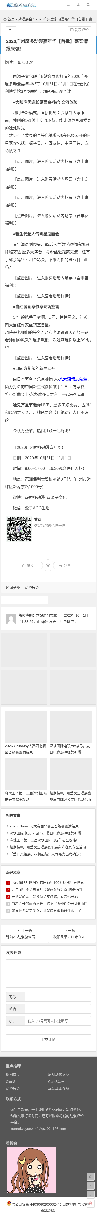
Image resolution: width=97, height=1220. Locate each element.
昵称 (12, 997)
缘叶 (44, 622)
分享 (67, 565)
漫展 (24, 600)
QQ (11, 1021)
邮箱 (12, 1009)
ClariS (10, 1082)
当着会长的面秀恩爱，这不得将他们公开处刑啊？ (50, 904)
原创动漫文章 (58, 1075)
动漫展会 (25, 19)
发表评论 (81, 30)
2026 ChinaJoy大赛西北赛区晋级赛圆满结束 (44, 826)
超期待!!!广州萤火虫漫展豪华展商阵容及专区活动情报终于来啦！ (71, 799)
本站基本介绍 (58, 1089)
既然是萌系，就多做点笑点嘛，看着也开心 (45, 897)
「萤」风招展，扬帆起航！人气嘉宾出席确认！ (46, 854)
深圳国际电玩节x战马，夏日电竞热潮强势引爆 (45, 833)
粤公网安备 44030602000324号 (36, 1204)
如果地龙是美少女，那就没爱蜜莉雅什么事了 (46, 911)
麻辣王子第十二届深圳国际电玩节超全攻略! (43, 840)
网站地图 (70, 1204)
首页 (11, 19)
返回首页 (13, 1075)
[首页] (91, 1177)
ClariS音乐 (56, 1082)
